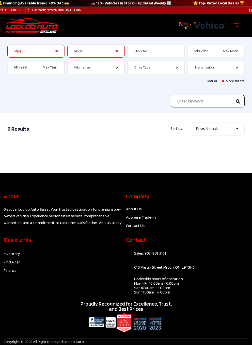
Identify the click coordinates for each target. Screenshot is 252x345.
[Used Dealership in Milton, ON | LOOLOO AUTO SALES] (201, 26)
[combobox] (35, 51)
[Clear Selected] (56, 51)
